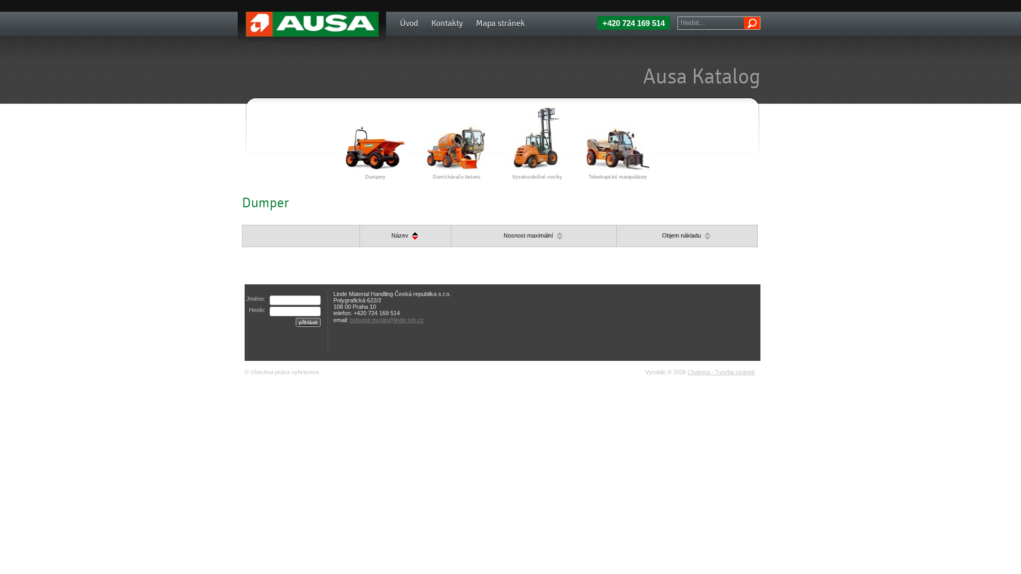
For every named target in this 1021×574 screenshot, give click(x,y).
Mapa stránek (500, 23)
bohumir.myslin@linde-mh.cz (387, 320)
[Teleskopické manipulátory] (617, 138)
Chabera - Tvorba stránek (721, 372)
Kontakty (447, 23)
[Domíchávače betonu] (456, 138)
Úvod (409, 23)
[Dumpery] (375, 138)
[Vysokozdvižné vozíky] (536, 138)
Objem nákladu (682, 235)
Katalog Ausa (255, 10)
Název (400, 235)
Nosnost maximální (529, 235)
